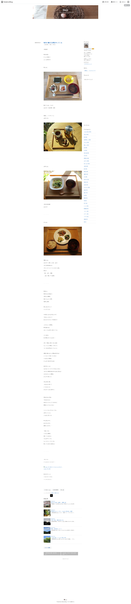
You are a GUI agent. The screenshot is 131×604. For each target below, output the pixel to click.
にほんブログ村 (47, 469)
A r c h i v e (86, 125)
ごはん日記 (46, 44)
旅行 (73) (85, 192)
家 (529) (85, 137)
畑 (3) (85, 221)
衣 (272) (85, 155)
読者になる (127, 5)
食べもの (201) (87, 163)
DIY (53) (85, 203)
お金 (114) (86, 184)
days (65, 10)
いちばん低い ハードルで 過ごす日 (58, 537)
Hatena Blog (64, 601)
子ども (54, 44)
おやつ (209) (86, 161)
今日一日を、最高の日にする (57, 520)
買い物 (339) (86, 153)
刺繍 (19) (85, 219)
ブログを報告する (70, 601)
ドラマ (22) (86, 216)
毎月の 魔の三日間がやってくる (53, 42)
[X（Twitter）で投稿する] (51, 495)
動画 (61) (85, 198)
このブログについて (88, 64)
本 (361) (85, 150)
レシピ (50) (86, 206)
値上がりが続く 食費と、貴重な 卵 (58, 502)
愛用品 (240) (86, 158)
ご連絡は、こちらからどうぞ (89, 70)
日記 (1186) (86, 134)
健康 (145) (86, 174)
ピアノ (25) (86, 213)
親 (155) (85, 168)
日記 (50, 44)
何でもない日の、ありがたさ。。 (51, 553)
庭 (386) (85, 147)
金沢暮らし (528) (87, 139)
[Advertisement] (65, 31)
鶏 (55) (85, 200)
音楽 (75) (85, 190)
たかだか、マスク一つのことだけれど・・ (69, 553)
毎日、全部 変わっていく (56, 528)
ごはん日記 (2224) (87, 131)
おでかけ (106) (87, 187)
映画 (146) (86, 171)
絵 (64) (85, 195)
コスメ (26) (86, 211)
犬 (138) (85, 176)
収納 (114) (86, 182)
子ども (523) (86, 142)
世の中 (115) (86, 179)
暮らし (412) (86, 145)
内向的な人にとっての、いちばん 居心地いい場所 (61, 511)
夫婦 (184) (86, 166)
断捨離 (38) (86, 208)
